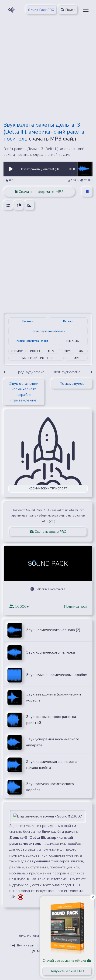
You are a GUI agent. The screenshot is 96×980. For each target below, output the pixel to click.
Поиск (70, 10)
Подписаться (75, 606)
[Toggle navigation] (85, 9)
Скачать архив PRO (50, 531)
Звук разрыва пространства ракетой (51, 719)
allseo (53, 351)
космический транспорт (36, 358)
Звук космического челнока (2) (53, 629)
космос (17, 351)
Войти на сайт (26, 945)
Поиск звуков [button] (72, 383)
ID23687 (73, 341)
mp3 (76, 358)
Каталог (68, 321)
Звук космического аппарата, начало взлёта (51, 764)
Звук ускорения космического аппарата (52, 742)
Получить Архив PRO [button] (67, 971)
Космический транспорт (32, 341)
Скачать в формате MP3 (40, 191)
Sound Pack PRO (41, 10)
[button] (10, 169)
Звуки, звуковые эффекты (48, 331)
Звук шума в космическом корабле (56, 674)
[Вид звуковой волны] (47, 816)
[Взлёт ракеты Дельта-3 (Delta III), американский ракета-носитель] (85, 168)
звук (68, 351)
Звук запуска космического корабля (50, 786)
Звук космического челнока (50, 652)
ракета (35, 351)
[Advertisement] (48, 70)
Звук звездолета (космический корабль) (53, 697)
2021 (82, 351)
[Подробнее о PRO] (67, 926)
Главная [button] (27, 321)
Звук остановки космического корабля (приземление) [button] (24, 392)
